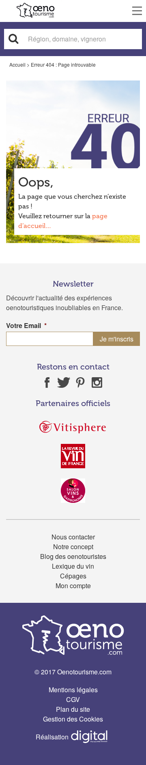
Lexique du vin (73, 566)
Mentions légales (73, 689)
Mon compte (73, 585)
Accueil (17, 64)
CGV (73, 699)
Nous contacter (73, 536)
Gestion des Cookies (73, 719)
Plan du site (73, 709)
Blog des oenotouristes (73, 556)
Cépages (73, 575)
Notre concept (73, 546)
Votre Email (26, 326)
